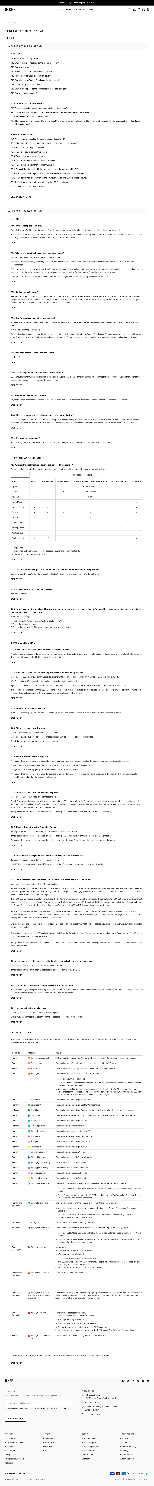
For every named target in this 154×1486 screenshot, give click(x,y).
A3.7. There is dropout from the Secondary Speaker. (32, 165)
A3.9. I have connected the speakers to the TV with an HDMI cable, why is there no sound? (48, 174)
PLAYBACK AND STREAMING (27, 104)
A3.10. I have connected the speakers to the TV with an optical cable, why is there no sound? (49, 178)
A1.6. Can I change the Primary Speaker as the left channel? (35, 80)
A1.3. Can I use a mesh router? (23, 67)
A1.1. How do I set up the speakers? (25, 59)
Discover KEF (80, 9)
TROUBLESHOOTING (23, 135)
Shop (61, 9)
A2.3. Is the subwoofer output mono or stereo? (30, 117)
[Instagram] (133, 1381)
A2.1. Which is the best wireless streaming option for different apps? (39, 108)
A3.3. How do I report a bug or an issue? (27, 148)
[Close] (97, 9)
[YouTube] (143, 1381)
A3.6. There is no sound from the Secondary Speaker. (33, 161)
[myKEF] (148, 9)
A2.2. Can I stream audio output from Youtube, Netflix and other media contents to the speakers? (51, 112)
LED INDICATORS (21, 197)
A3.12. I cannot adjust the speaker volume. (28, 187)
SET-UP (15, 54)
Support (91, 9)
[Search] (130, 9)
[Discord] (148, 1381)
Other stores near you (91, 1414)
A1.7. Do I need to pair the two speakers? (28, 85)
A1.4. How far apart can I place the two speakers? (31, 72)
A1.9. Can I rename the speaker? (24, 93)
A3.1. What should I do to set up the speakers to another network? (38, 139)
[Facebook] (123, 1381)
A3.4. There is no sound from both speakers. (29, 152)
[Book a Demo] (134, 9)
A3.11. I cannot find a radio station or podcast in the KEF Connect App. (39, 182)
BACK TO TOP (16, 243)
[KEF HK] (10, 9)
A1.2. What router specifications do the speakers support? (35, 63)
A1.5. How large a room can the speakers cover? (31, 76)
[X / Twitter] (128, 1381)
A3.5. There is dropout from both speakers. (29, 156)
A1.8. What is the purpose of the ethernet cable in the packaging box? (39, 89)
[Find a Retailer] (139, 9)
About (68, 9)
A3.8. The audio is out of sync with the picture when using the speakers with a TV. (44, 169)
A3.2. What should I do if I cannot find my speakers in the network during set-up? (44, 143)
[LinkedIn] (138, 1381)
